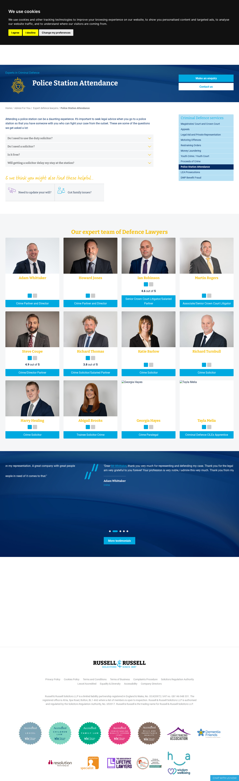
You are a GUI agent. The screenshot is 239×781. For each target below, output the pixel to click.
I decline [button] (31, 32)
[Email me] (35, 296)
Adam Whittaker (29, 481)
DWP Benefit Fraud (191, 177)
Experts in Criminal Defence (22, 72)
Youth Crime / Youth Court (195, 156)
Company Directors (151, 683)
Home (8, 108)
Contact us (206, 86)
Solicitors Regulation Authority (177, 679)
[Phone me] (30, 296)
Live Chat (224, 778)
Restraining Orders (191, 145)
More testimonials (119, 540)
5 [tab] (128, 532)
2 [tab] (114, 532)
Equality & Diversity (110, 683)
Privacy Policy (52, 679)
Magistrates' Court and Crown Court (200, 123)
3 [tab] (121, 532)
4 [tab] (124, 532)
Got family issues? (80, 192)
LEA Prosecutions (190, 172)
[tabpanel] (119, 476)
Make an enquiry (206, 78)
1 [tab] (111, 532)
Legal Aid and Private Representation (201, 134)
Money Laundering (191, 150)
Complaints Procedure (145, 679)
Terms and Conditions (95, 679)
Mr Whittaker (33, 466)
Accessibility (130, 683)
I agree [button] (15, 32)
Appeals (185, 129)
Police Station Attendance (195, 166)
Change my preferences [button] (56, 32)
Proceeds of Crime (191, 161)
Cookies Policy (71, 679)
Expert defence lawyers (45, 108)
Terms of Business (120, 679)
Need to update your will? (34, 192)
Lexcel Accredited (87, 683)
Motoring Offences (191, 139)
